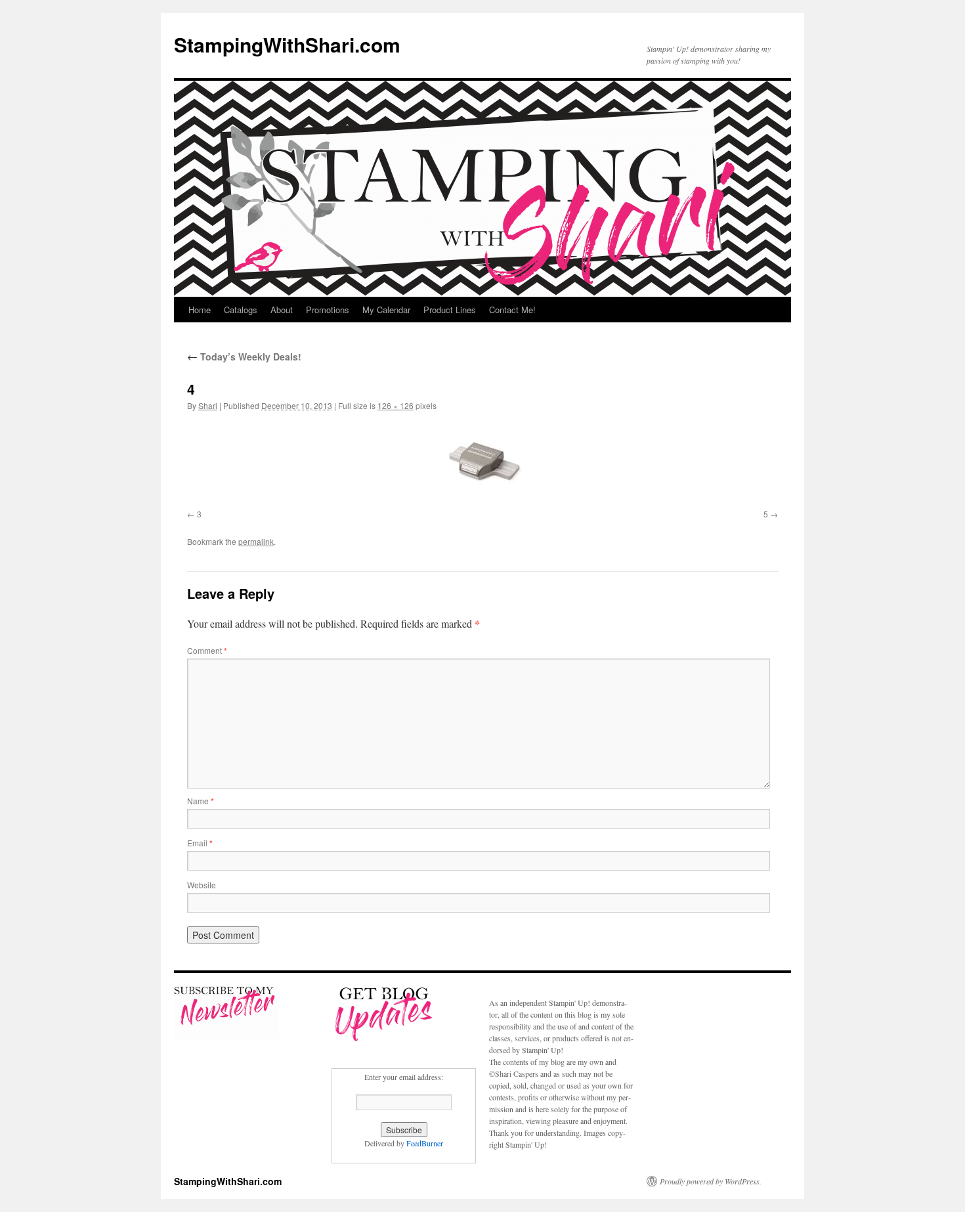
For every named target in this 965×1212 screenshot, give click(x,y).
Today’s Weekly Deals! (244, 356)
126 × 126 (395, 405)
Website (201, 884)
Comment (207, 650)
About (281, 309)
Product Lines (449, 309)
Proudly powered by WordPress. (710, 1181)
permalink (256, 541)
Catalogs (240, 309)
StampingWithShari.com (287, 44)
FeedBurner (424, 1143)
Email (200, 842)
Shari (207, 405)
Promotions (327, 309)
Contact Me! (512, 309)
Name (200, 800)
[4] (482, 463)
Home (199, 309)
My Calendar (386, 309)
